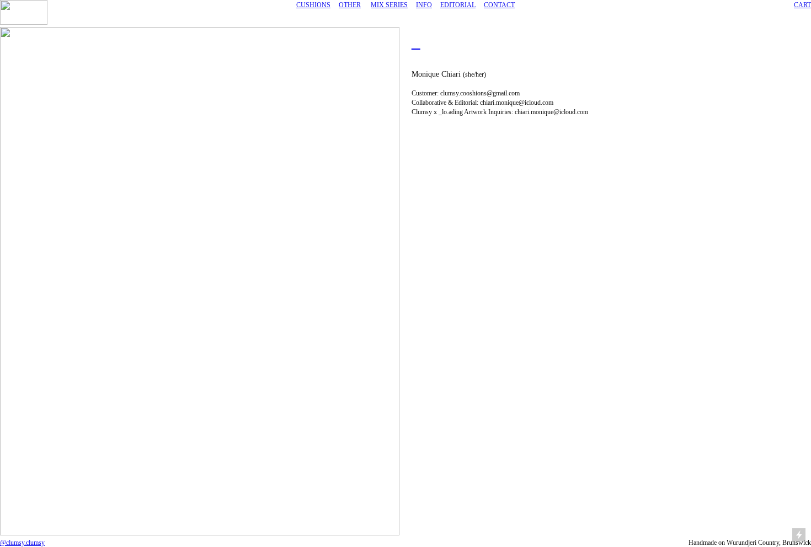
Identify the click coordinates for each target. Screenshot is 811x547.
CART (802, 5)
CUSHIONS (313, 5)
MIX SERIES (389, 5)
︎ (416, 43)
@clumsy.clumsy (22, 542)
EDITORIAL (458, 5)
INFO (424, 5)
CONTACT (499, 5)
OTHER (350, 5)
